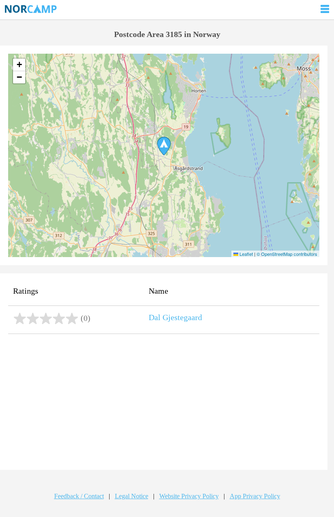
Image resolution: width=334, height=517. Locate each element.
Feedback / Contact (79, 496)
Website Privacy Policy (189, 496)
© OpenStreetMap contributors (287, 254)
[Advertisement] (163, 403)
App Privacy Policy (255, 496)
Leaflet (245, 254)
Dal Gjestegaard (175, 317)
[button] (164, 146)
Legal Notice (131, 496)
